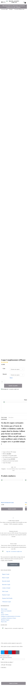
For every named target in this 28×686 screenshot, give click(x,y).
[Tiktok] (17, 652)
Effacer (11, 377)
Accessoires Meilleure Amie (19, 9)
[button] (4, 362)
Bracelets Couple (6, 584)
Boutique (11, 9)
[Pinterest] (14, 652)
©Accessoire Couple (5, 655)
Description (11, 417)
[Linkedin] (10, 652)
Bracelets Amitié (6, 581)
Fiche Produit (4, 417)
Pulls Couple (5, 591)
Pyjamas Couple (6, 594)
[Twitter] (2, 652)
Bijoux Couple (5, 577)
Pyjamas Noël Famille (7, 598)
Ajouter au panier (13, 385)
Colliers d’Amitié (6, 588)
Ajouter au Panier (13, 683)
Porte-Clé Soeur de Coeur (7, 502)
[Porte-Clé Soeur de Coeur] (12, 490)
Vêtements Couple (6, 601)
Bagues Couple (5, 574)
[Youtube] (6, 652)
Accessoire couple (4, 9)
